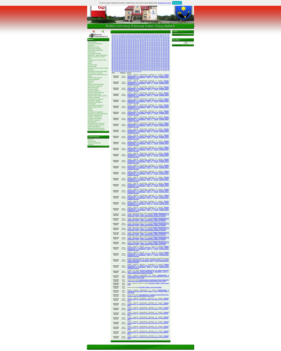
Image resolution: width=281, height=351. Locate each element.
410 (122, 54)
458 (117, 57)
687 (127, 68)
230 (168, 43)
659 (120, 67)
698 (152, 68)
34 (162, 34)
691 (136, 68)
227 (161, 43)
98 (153, 37)
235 (122, 45)
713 (129, 70)
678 (164, 67)
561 (124, 62)
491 (136, 58)
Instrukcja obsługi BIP (94, 143)
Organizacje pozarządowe (96, 105)
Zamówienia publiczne (94, 48)
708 (117, 70)
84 (129, 37)
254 (166, 45)
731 (113, 71)
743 (140, 71)
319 (143, 49)
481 (113, 58)
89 (137, 37)
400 (157, 53)
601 (159, 63)
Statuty (90, 63)
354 (166, 50)
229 (166, 43)
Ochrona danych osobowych (96, 130)
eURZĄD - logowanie (94, 120)
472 (150, 57)
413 (129, 54)
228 (164, 43)
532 (115, 61)
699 (154, 68)
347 (150, 50)
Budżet (90, 76)
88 (136, 37)
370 (145, 51)
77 (117, 37)
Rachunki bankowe (93, 79)
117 (138, 38)
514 (131, 59)
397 (150, 53)
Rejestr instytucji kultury (95, 107)
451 (159, 55)
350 (157, 50)
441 (136, 55)
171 (148, 41)
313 (129, 49)
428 (164, 54)
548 (152, 61)
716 (136, 70)
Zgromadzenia (92, 122)
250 (157, 45)
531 (113, 61)
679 (166, 67)
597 (150, 63)
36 (165, 34)
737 (126, 71)
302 (161, 47)
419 (143, 54)
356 (113, 51)
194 (143, 42)
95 (148, 37)
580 (168, 62)
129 (166, 38)
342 (138, 50)
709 (120, 70)
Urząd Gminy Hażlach (94, 53)
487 (127, 58)
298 (152, 47)
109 (120, 38)
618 (140, 65)
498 (152, 58)
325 (157, 49)
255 (168, 45)
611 (124, 65)
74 (112, 37)
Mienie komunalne (93, 87)
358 (117, 51)
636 (124, 66)
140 (134, 40)
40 (114, 36)
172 (150, 41)
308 (117, 49)
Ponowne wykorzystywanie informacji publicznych (96, 93)
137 (127, 40)
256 (113, 46)
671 (148, 67)
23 (143, 34)
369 (143, 51)
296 (148, 47)
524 (154, 59)
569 (143, 62)
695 (145, 68)
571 (148, 62)
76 (115, 37)
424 (154, 54)
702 (161, 68)
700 (157, 68)
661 (124, 67)
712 (126, 70)
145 (145, 40)
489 (131, 58)
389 (131, 53)
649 (154, 66)
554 (166, 61)
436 (124, 55)
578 (164, 62)
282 (115, 47)
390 (134, 53)
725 (157, 70)
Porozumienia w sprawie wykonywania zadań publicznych (97, 73)
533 (117, 61)
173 (152, 41)
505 (168, 58)
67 (158, 36)
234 (120, 45)
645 (145, 66)
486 (124, 58)
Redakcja (91, 139)
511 (124, 59)
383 (117, 53)
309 (120, 49)
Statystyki (90, 144)
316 (136, 49)
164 (131, 41)
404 (166, 53)
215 (133, 43)
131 (113, 40)
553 (164, 61)
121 (147, 38)
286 (124, 47)
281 (113, 47)
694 (143, 68)
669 (143, 67)
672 (150, 67)
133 (117, 40)
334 (120, 50)
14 (128, 34)
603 (164, 63)
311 (124, 49)
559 (120, 62)
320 (145, 49)
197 (150, 42)
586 (124, 63)
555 (168, 61)
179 (166, 41)
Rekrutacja (91, 81)
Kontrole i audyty (93, 89)
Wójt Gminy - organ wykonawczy (97, 55)
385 (122, 53)
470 (145, 57)
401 (159, 53)
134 (120, 40)
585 (122, 63)
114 (131, 38)
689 (131, 68)
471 (148, 57)
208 (117, 43)
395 (145, 53)
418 (140, 54)
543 (140, 61)
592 (138, 63)
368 (140, 51)
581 (113, 63)
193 (140, 42)
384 (120, 53)
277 (161, 46)
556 (113, 62)
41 (115, 36)
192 (138, 42)
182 (115, 42)
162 (127, 41)
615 (133, 65)
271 (148, 46)
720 (145, 70)
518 (140, 59)
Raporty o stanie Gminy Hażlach (97, 96)
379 (166, 51)
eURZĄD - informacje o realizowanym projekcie (95, 117)
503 (164, 58)
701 (159, 68)
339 (131, 50)
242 (138, 45)
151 (159, 40)
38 (168, 34)
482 (115, 58)
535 (122, 61)
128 (164, 38)
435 (122, 55)
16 (131, 34)
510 (122, 59)
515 (133, 59)
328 (164, 49)
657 (115, 67)
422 (150, 54)
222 (150, 43)
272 (150, 46)
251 (159, 45)
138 (129, 40)
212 (126, 43)
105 (168, 37)
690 (134, 68)
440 (134, 55)
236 (124, 45)
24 (145, 34)
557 (115, 62)
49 (129, 36)
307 (115, 49)
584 (120, 63)
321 (147, 49)
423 (152, 54)
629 (166, 65)
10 (121, 34)
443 (140, 55)
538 (129, 61)
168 (140, 41)
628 (164, 65)
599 (154, 63)
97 (151, 37)
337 (127, 50)
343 (140, 50)
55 (139, 36)
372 (150, 51)
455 (168, 55)
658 (117, 67)
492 (138, 58)
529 (166, 59)
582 (115, 63)
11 (123, 34)
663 (129, 67)
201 (159, 42)
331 (113, 50)
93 (144, 37)
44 (120, 36)
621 (147, 65)
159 (120, 41)
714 (131, 70)
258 (117, 46)
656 (113, 67)
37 (167, 34)
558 (117, 62)
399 (154, 53)
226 (159, 43)
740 (133, 71)
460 (122, 57)
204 (166, 42)
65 (155, 36)
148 (152, 40)
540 (134, 61)
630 (168, 65)
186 (124, 42)
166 (136, 41)
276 (159, 46)
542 (138, 61)
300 (157, 47)
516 (136, 59)
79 (120, 37)
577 (161, 62)
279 (166, 46)
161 (124, 41)
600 (157, 63)
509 (120, 59)
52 (134, 36)
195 (145, 42)
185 (122, 42)
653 (164, 66)
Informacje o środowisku (95, 86)
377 (161, 51)
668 (140, 67)
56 (140, 36)
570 (145, 62)
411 (124, 54)
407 (115, 54)
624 (154, 65)
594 (143, 63)
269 (143, 46)
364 (131, 51)
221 (147, 43)
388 (129, 53)
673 (152, 67)
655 (168, 66)
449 (154, 55)
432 (115, 55)
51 (132, 36)
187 (127, 42)
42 (117, 36)
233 (117, 45)
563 (129, 62)
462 (127, 57)
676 (159, 67)
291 (136, 47)
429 (166, 54)
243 (140, 45)
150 (157, 40)
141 (136, 40)
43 (119, 36)
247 (150, 45)
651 (159, 66)
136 (124, 40)
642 (138, 66)
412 (126, 54)
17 (133, 34)
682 (115, 68)
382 (115, 53)
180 (168, 41)
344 (143, 50)
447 (150, 55)
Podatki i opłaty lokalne (95, 78)
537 (127, 61)
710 (122, 70)
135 (122, 40)
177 (161, 41)
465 (134, 57)
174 (154, 41)
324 (154, 49)
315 (133, 49)
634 (120, 66)
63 (152, 36)
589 (131, 63)
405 (168, 53)
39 (112, 36)
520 (145, 59)
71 (165, 36)
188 (129, 42)
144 (143, 40)
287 (127, 47)
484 (120, 58)
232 (115, 45)
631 (113, 66)
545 (145, 61)
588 (129, 63)
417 (138, 54)
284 (120, 47)
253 (164, 45)
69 (162, 36)
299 (154, 47)
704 (166, 68)
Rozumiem (177, 3)
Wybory (90, 83)
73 (168, 36)
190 (134, 42)
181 (113, 42)
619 (143, 65)
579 (166, 62)
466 (136, 57)
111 (124, 38)
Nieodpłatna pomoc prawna (96, 128)
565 (134, 62)
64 (153, 36)
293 (140, 47)
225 (157, 43)
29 (153, 34)
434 (120, 55)
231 (113, 45)
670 (145, 67)
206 (113, 43)
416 (136, 54)
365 (134, 51)
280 (168, 46)
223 (152, 43)
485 (122, 58)
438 (129, 55)
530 (168, 59)
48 (127, 36)
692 (138, 68)
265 (134, 46)
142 (138, 40)
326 (159, 49)
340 (134, 50)
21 (140, 34)
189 (131, 42)
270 (145, 46)
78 (119, 37)
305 (168, 47)
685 (122, 68)
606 (113, 65)
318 (140, 49)
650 (157, 66)
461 (124, 57)
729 (166, 70)
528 (164, 59)
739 (131, 71)
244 (143, 45)
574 (154, 62)
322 (150, 49)
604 (166, 63)
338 (129, 50)
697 (150, 68)
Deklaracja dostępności (95, 43)
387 (127, 53)
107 (115, 38)
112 (126, 38)
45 (122, 36)
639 (131, 66)
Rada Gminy (91, 52)
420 (145, 54)
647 (150, 66)
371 (148, 51)
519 (143, 59)
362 (127, 51)
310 (122, 49)
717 (138, 70)
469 (143, 57)
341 (136, 50)
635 (122, 66)
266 (136, 46)
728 (164, 70)
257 (115, 46)
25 (146, 34)
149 (154, 40)
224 (154, 43)
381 (113, 53)
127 (161, 38)
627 (161, 65)
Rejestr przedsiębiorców (95, 115)
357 (115, 51)
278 (164, 46)
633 (117, 66)
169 (143, 41)
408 (117, 54)
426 (159, 54)
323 (152, 49)
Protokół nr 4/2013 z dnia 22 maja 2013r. (150, 287)
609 (120, 65)
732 (115, 71)
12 (124, 34)
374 (154, 51)
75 (114, 37)
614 (131, 65)
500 (157, 58)
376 (159, 51)
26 (148, 34)
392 (138, 53)
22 (141, 34)
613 (129, 65)
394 (143, 53)
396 (148, 53)
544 (143, 61)
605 (168, 63)
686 (124, 68)
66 (157, 36)
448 (152, 55)
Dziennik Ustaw (92, 65)
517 (138, 59)
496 (148, 58)
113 (129, 38)
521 (147, 59)
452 (161, 55)
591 (136, 63)
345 (145, 50)
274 (154, 46)
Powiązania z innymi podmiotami (97, 113)
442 (138, 55)
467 (138, 57)
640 (134, 66)
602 (161, 63)
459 (120, 57)
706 (113, 70)
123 (152, 38)
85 (131, 37)
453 (164, 55)
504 (166, 58)
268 (140, 46)
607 (115, 65)
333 (117, 50)
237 (127, 45)
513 (129, 59)
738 (129, 71)
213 (129, 43)
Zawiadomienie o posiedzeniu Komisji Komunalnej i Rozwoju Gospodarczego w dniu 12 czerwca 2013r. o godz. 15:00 (148, 276)
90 (139, 37)
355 (168, 50)
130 (168, 38)
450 (157, 55)
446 (148, 55)
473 (152, 57)
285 (122, 47)
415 (133, 54)
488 (129, 58)
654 (166, 66)
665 (134, 67)
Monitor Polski (92, 66)
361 (124, 51)
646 (148, 66)
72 (167, 36)
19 (136, 34)
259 (120, 46)
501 (159, 58)
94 (146, 37)
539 (131, 61)
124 (154, 38)
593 (140, 63)
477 (161, 57)
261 (124, 46)
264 (131, 46)
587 (127, 63)
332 (115, 50)
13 (126, 34)
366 (136, 51)
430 (168, 54)
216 (136, 43)
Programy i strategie (94, 97)
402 (161, 53)
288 (129, 47)
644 (143, 66)
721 (147, 70)
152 (161, 40)
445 (145, 55)
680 (168, 67)
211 (124, 43)
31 (157, 34)
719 (143, 70)
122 (149, 38)
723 (152, 70)
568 (140, 62)
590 (134, 63)
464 (131, 57)
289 (131, 47)
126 (159, 38)
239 (131, 45)
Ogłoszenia (91, 45)
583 (117, 63)
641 (136, 66)
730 (168, 70)
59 (145, 36)
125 (157, 38)
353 (164, 50)
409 (120, 54)
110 (122, 38)
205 (168, 42)
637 (127, 66)
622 (150, 65)
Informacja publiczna (94, 91)
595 (145, 63)
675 (157, 67)
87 (134, 37)
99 (154, 37)
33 (160, 34)
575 (157, 62)
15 (130, 34)
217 (138, 43)
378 (164, 51)
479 (166, 57)
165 (134, 41)
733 (117, 71)
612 (126, 65)
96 (149, 37)
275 (157, 46)
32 (158, 34)
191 (136, 42)
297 (150, 47)
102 (161, 37)
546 (148, 61)
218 (140, 43)
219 (143, 43)
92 (142, 37)
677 (161, 67)
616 (136, 65)
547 (150, 61)
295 (145, 47)
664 (131, 67)
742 (138, 71)
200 (157, 42)
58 (143, 36)
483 (117, 58)
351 (159, 50)
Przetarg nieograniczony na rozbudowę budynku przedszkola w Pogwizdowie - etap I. (148, 299)
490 (134, 58)
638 (129, 66)
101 (159, 37)
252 (161, 45)
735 (122, 71)
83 (127, 37)
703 (164, 68)
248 (152, 45)
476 (159, 57)
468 (140, 57)
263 (129, 46)
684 (120, 68)
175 (157, 41)
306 (113, 49)
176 (159, 41)
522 (150, 59)
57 (142, 36)
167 (138, 41)
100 (157, 37)
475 (157, 57)
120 (145, 38)
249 (154, 45)
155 (168, 40)
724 (154, 70)
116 (135, 38)
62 (150, 36)
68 (160, 36)
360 (122, 51)
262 (127, 46)
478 (164, 57)
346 (148, 50)
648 (152, 66)
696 (148, 68)
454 (166, 55)
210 (122, 43)
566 (136, 62)
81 (124, 37)
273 (152, 46)
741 (136, 71)
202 (161, 42)
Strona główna (92, 42)
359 (120, 51)
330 (168, 49)
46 (124, 36)
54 (137, 36)
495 (145, 58)
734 (120, 71)
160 (122, 41)
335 (122, 50)
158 (117, 41)
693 (140, 68)
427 (161, 54)
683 (117, 68)
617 (138, 65)
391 (136, 53)
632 (115, 66)
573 (152, 62)
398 (152, 53)
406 (113, 54)
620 (145, 65)
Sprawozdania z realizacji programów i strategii (95, 99)
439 (131, 55)
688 (129, 68)
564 (131, 62)
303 (164, 47)
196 (148, 42)
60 (147, 36)
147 (150, 40)
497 (150, 58)
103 (164, 37)
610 (122, 65)
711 (124, 70)
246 (148, 45)
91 (141, 37)
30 (155, 34)
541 (136, 61)
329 (166, 49)
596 (148, 63)
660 (122, 67)
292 (138, 47)
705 (168, 68)
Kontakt (90, 108)
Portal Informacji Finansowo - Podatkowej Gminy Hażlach (96, 124)
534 (120, 61)
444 (143, 55)
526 (159, 59)
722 (150, 70)
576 (159, 62)
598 (152, 63)
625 (157, 65)
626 (159, 65)
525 (157, 59)
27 (150, 34)
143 (140, 40)
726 (159, 70)
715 (133, 70)
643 (140, 66)
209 (120, 43)
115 (133, 38)
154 (166, 40)
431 (113, 55)
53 (135, 36)
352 (161, 50)
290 (134, 47)
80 (122, 37)
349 (154, 50)
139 (131, 40)
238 (129, 45)
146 (148, 40)
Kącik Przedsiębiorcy (94, 126)
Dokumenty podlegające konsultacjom (95, 103)
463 (129, 57)
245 (145, 45)
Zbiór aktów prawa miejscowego (97, 71)
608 (117, 65)
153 (164, 40)
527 (161, 59)
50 (130, 36)
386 (124, 53)
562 (127, 62)
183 (117, 42)
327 (161, 49)
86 (132, 37)
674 (154, 67)
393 (140, 53)
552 (161, 61)
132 (115, 40)
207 (115, 43)
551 (159, 61)
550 (157, 61)
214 (131, 43)
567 (138, 62)
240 (134, 45)
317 (138, 49)
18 (135, 34)
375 (157, 51)
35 (163, 34)
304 (166, 47)
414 (131, 54)
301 (159, 47)
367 (138, 51)
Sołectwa (90, 110)
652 (161, 66)
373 (152, 51)
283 (117, 47)
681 (113, 68)
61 (149, 36)
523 (152, 59)
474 (154, 57)
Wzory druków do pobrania (96, 84)
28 (152, 34)
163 (129, 41)
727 (161, 70)
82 (125, 37)
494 (143, 58)
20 (138, 34)
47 (125, 36)
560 (122, 62)
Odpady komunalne (94, 47)
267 (138, 46)
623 (152, 65)
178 (164, 41)
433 (117, 55)
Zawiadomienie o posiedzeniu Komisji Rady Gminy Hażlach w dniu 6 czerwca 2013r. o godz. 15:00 (148, 291)
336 (124, 50)
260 (122, 46)
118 (140, 38)
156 (113, 41)
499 (154, 58)
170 (145, 41)
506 (113, 59)
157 (115, 41)
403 (164, 53)
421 (147, 54)
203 (164, 42)
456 (113, 57)
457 (115, 57)
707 (115, 70)
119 (142, 38)
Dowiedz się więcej (164, 3)
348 (152, 50)
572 (150, 62)
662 (127, 67)
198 (152, 42)
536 (124, 61)
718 (140, 70)
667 (138, 67)
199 (154, 42)
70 (163, 36)
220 (145, 43)
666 (136, 67)
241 (136, 45)
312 (126, 49)
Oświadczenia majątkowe (95, 112)
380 (168, 51)
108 (117, 38)
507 (115, 59)
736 (124, 71)
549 (154, 61)
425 (157, 54)
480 (168, 57)
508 (117, 59)
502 (161, 58)
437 (127, 55)
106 (113, 38)
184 (120, 42)
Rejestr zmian (92, 141)
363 (129, 51)
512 (126, 59)
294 (143, 47)
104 (166, 37)
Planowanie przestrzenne (95, 50)
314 (131, 49)
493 (140, 58)
